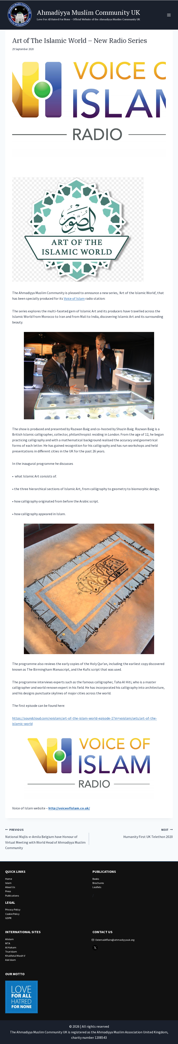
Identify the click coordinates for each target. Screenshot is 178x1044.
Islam (8, 883)
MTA (7, 943)
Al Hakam (10, 947)
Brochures (98, 883)
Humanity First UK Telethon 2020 (148, 833)
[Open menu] (169, 15)
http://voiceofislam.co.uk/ (69, 808)
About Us (10, 887)
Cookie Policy (12, 913)
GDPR (8, 918)
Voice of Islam (74, 298)
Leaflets (96, 887)
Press (8, 891)
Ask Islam (10, 959)
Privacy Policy (12, 909)
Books (95, 878)
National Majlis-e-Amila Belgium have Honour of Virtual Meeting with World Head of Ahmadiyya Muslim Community (45, 839)
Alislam (9, 939)
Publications (12, 895)
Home (8, 878)
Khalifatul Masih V (15, 955)
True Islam (11, 951)
